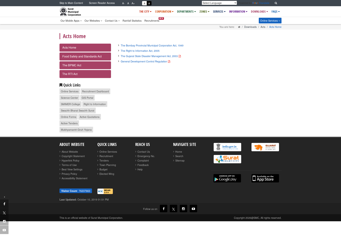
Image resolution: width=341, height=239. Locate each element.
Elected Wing (106, 174)
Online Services (269, 20)
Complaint (143, 160)
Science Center (69, 97)
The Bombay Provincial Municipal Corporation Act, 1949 (152, 45)
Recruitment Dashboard (95, 91)
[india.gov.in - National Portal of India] (227, 147)
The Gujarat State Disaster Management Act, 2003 (149, 56)
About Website (70, 151)
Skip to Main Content (71, 3)
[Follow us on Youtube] (193, 208)
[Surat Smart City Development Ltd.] (227, 159)
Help (140, 169)
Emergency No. (146, 156)
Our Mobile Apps (70, 20)
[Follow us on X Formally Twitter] (173, 208)
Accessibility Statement (74, 178)
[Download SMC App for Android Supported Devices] (227, 178)
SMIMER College (70, 104)
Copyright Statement (73, 156)
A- (123, 3)
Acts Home (69, 47)
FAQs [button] (275, 11)
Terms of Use (69, 165)
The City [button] (144, 11)
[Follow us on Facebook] (163, 208)
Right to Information (95, 104)
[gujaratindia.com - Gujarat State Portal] (265, 147)
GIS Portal (87, 97)
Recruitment (106, 156)
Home (178, 151)
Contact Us (111, 20)
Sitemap (180, 160)
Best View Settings (72, 169)
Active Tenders (69, 123)
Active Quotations (89, 117)
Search (179, 156)
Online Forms (68, 117)
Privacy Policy (69, 174)
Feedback (143, 165)
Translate (264, 3)
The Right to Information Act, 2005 (140, 50)
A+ (133, 3)
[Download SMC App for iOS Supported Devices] (265, 178)
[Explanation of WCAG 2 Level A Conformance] (105, 191)
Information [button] (237, 11)
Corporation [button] (163, 11)
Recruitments (151, 20)
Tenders (104, 160)
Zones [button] (203, 11)
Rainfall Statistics (132, 20)
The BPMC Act (71, 65)
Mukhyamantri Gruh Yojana (76, 129)
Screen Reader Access (102, 3)
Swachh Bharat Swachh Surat (77, 110)
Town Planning (107, 165)
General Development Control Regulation (144, 61)
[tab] (85, 47)
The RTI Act (69, 74)
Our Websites (93, 20)
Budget (103, 169)
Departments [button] (185, 11)
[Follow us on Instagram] (183, 208)
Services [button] (218, 11)
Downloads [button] (258, 11)
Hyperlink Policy (70, 160)
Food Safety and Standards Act (82, 56)
